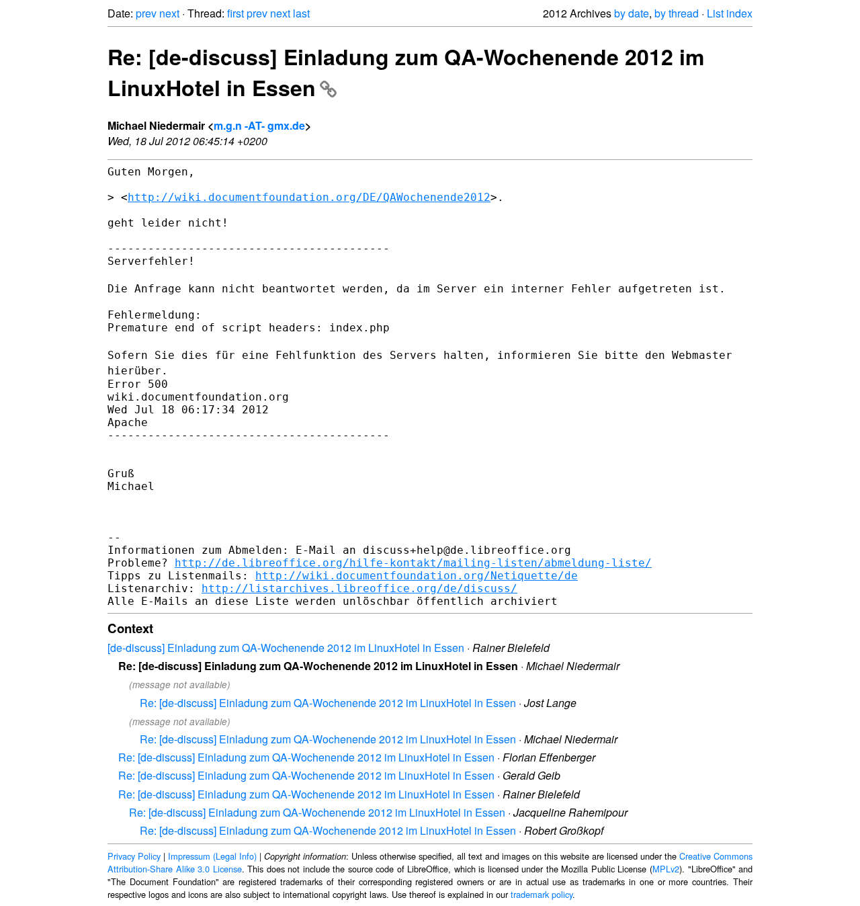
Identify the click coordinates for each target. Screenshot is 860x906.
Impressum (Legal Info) (212, 856)
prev (146, 13)
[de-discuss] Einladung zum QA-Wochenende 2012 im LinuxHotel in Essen (286, 647)
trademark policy (541, 894)
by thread (676, 13)
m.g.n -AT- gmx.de (259, 125)
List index (729, 13)
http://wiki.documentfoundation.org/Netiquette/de (416, 575)
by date (631, 13)
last (301, 13)
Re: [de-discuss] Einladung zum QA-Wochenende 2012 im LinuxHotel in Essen (328, 702)
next (169, 13)
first (235, 13)
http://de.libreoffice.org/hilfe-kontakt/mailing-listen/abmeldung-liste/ (413, 563)
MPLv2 (665, 868)
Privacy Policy (134, 856)
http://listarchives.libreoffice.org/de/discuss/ (359, 588)
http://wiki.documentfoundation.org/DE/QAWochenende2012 (309, 197)
